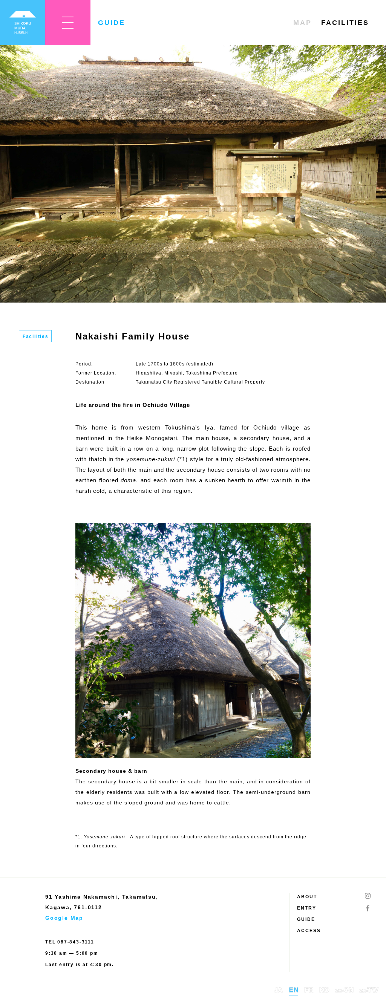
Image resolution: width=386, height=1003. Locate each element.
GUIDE (306, 919)
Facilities (36, 336)
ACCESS (309, 930)
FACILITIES (345, 22)
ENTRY (306, 908)
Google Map (64, 918)
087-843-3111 (75, 942)
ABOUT (307, 896)
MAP (302, 22)
